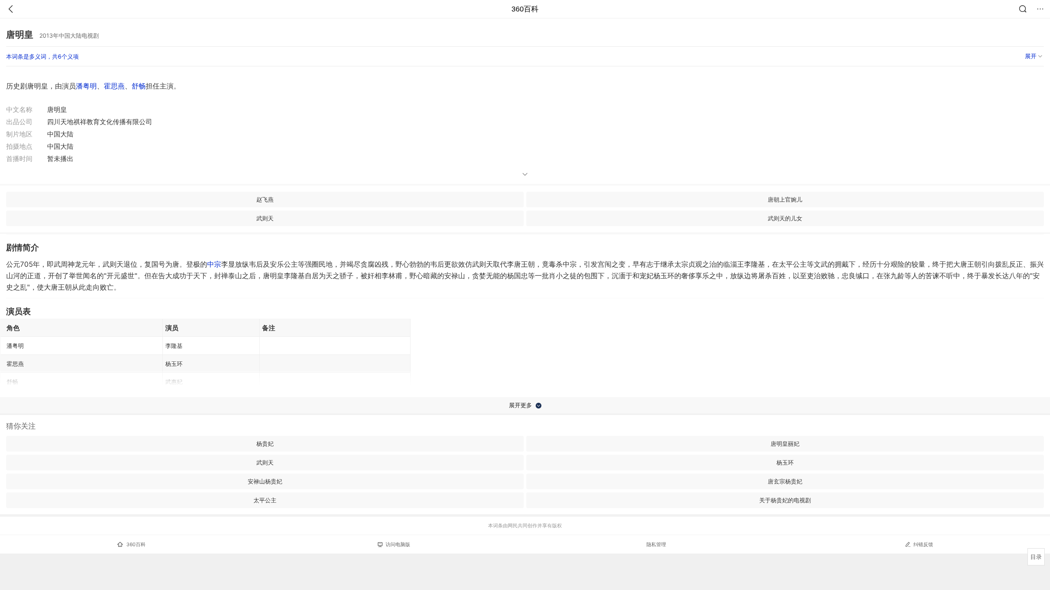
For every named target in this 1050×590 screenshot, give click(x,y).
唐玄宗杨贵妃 (785, 481)
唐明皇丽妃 (785, 443)
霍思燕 (114, 86)
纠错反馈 (923, 544)
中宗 (214, 264)
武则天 (265, 218)
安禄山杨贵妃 (265, 481)
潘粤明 (86, 86)
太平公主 (264, 500)
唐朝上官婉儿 (785, 199)
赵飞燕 (265, 199)
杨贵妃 (265, 443)
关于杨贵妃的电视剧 (785, 500)
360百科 (525, 9)
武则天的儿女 (785, 218)
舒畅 (139, 86)
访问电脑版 (398, 544)
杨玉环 (785, 462)
